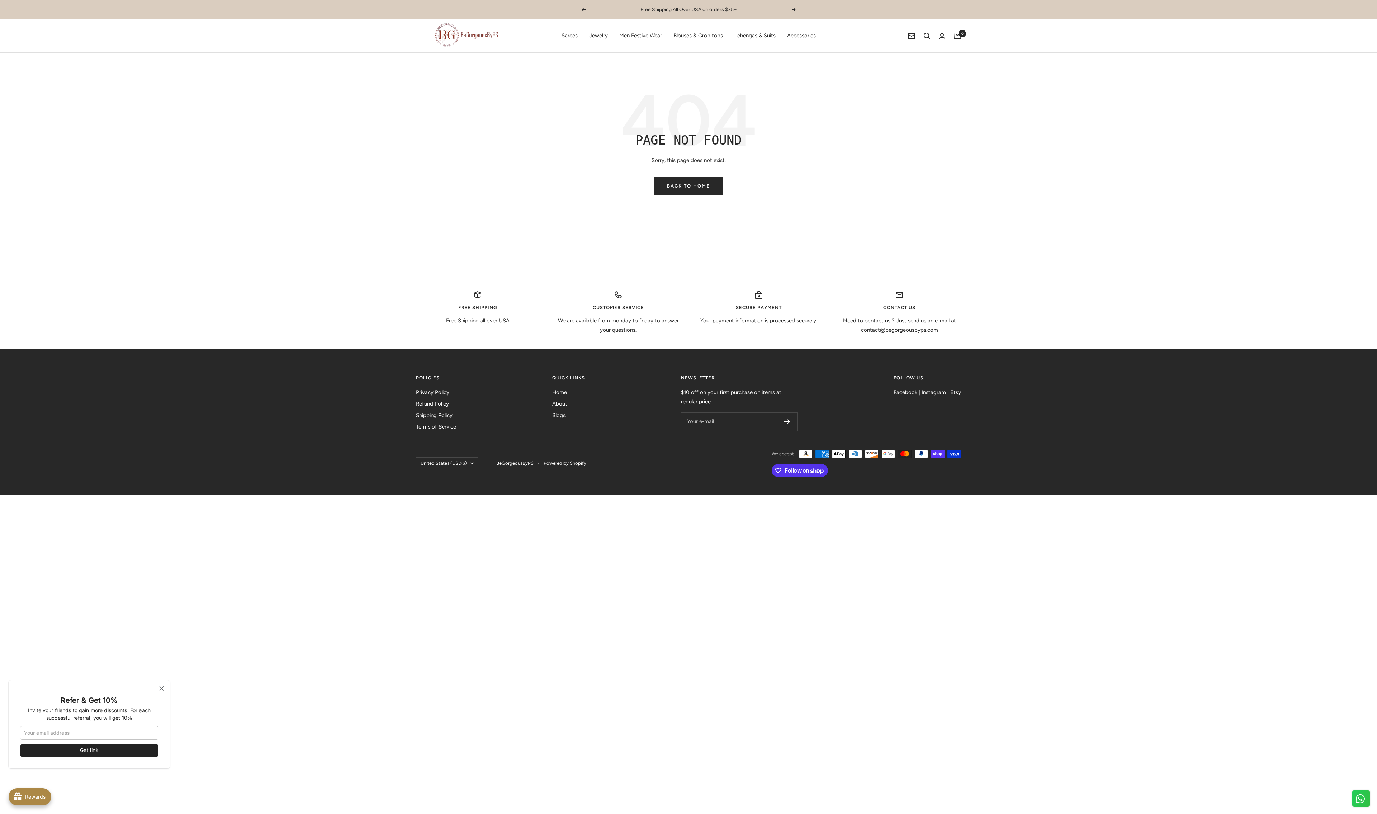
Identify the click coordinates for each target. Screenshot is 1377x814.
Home (559, 392)
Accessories (801, 35)
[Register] (787, 421)
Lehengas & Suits (755, 35)
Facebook (906, 392)
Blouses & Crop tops (698, 35)
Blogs (559, 415)
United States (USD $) (444, 463)
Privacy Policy (432, 392)
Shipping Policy (434, 415)
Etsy (955, 392)
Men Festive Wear (640, 35)
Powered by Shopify (565, 463)
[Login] (942, 36)
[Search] (927, 36)
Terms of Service (436, 426)
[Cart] (957, 36)
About (559, 404)
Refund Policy (432, 404)
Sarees (570, 35)
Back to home (688, 186)
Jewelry (598, 35)
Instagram (934, 392)
